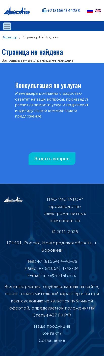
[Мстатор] (18, 10)
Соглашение (52, 340)
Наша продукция (52, 326)
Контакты (52, 333)
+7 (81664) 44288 (63, 10)
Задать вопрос (52, 158)
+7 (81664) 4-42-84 (58, 268)
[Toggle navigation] (7, 26)
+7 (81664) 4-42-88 (57, 261)
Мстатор (10, 37)
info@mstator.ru (59, 275)
